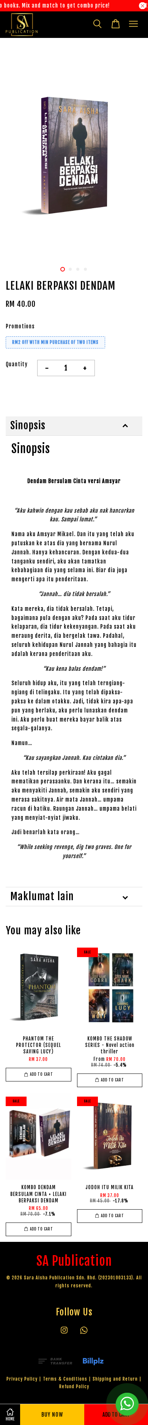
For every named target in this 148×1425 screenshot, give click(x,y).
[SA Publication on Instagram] (64, 1334)
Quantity (17, 364)
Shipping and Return (115, 1379)
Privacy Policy (22, 1379)
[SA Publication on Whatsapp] (84, 1334)
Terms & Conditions (65, 1379)
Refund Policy (74, 1386)
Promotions (20, 326)
